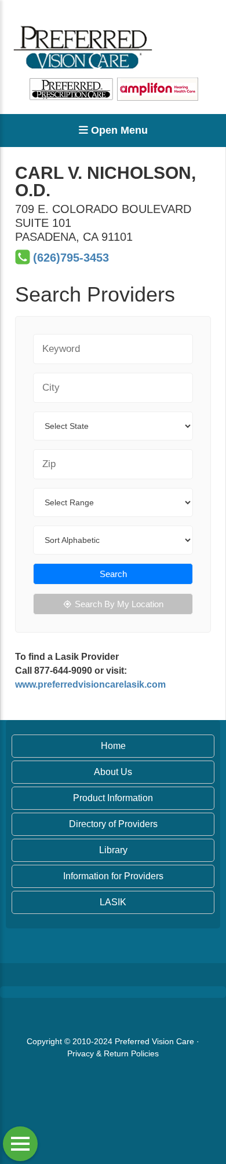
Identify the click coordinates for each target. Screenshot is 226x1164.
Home (113, 746)
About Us (113, 772)
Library (113, 850)
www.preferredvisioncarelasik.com (90, 684)
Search (113, 574)
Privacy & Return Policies (113, 1053)
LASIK (113, 902)
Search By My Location (119, 604)
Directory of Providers (113, 824)
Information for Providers (113, 876)
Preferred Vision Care (154, 1041)
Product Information (113, 798)
